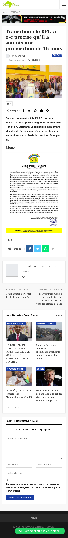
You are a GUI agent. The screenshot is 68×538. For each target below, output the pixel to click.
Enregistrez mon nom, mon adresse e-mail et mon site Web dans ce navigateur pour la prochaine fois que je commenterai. (33, 487)
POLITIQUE (57, 55)
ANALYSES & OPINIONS (16, 324)
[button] (40, 531)
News (34, 517)
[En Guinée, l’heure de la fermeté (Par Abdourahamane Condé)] (19, 376)
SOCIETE (40, 369)
